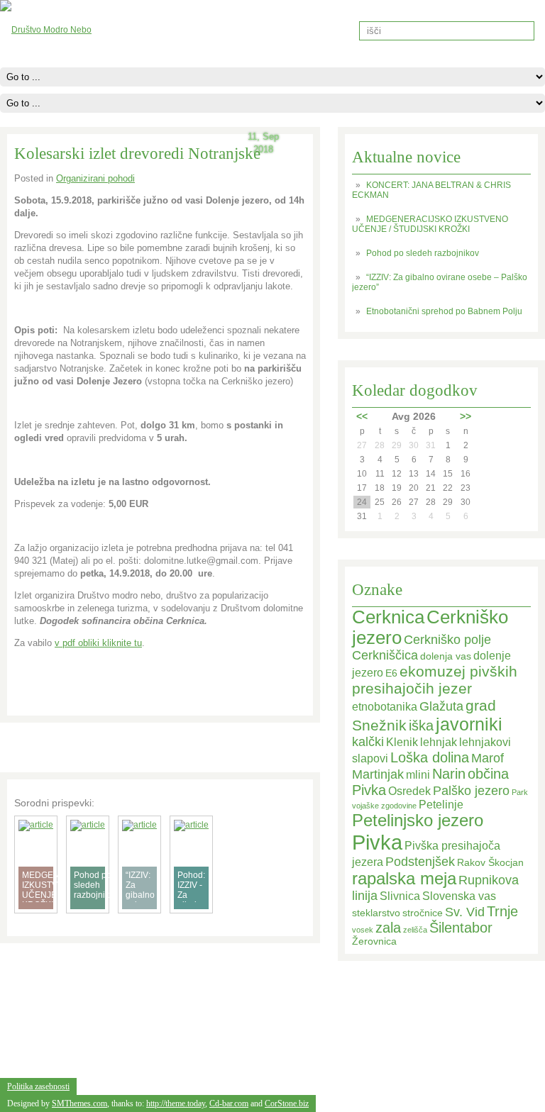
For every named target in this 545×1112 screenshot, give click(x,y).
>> (465, 416)
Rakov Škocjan (490, 862)
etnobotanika (384, 707)
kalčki (368, 742)
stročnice (422, 913)
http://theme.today (175, 1103)
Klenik (402, 742)
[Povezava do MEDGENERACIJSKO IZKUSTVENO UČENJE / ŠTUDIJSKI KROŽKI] (35, 825)
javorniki (469, 724)
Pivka (377, 842)
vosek (362, 929)
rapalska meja (404, 878)
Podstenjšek (420, 862)
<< (362, 416)
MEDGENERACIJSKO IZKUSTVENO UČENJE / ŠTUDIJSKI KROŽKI (430, 224)
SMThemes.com (79, 1103)
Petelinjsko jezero (417, 820)
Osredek (409, 791)
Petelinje (441, 805)
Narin (449, 774)
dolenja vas (445, 656)
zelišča (415, 929)
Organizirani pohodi (95, 178)
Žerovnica (374, 941)
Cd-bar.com (228, 1103)
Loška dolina (429, 757)
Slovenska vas (459, 896)
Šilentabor (460, 927)
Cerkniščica (385, 655)
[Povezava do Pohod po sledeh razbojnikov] (87, 825)
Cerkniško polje (447, 640)
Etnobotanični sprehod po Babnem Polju (444, 311)
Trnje (502, 911)
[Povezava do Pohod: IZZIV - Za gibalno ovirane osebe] (191, 825)
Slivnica (400, 896)
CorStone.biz (287, 1103)
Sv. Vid (465, 912)
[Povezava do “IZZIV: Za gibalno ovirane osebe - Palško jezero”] (139, 825)
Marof (487, 758)
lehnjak (438, 742)
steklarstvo (376, 913)
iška (421, 725)
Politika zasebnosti (38, 1086)
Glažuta (441, 706)
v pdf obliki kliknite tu (98, 643)
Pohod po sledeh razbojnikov (422, 253)
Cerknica (388, 617)
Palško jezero (471, 791)
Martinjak (378, 774)
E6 (391, 673)
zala (388, 927)
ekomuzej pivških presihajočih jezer (434, 679)
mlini (418, 775)
